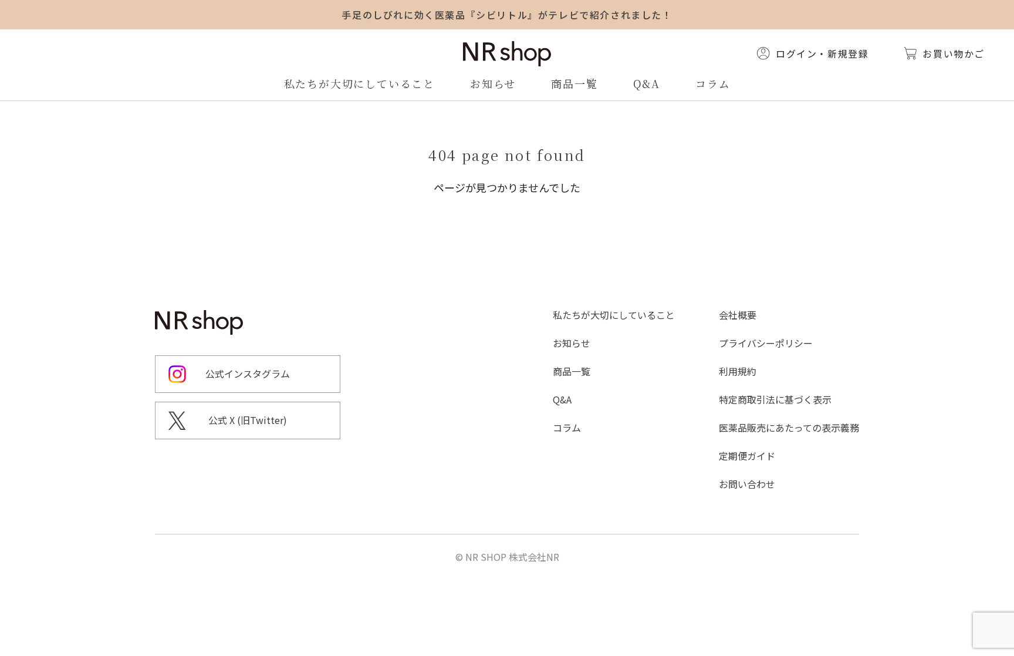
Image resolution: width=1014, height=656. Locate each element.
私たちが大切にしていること (359, 83)
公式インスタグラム (247, 373)
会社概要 (737, 314)
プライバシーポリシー (766, 343)
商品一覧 (574, 83)
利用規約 (737, 371)
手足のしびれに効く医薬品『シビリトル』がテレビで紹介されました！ (507, 15)
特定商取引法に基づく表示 (775, 399)
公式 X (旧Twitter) (247, 420)
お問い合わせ (747, 484)
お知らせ (493, 83)
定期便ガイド (747, 455)
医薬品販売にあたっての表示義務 (789, 427)
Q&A (646, 83)
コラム (712, 83)
